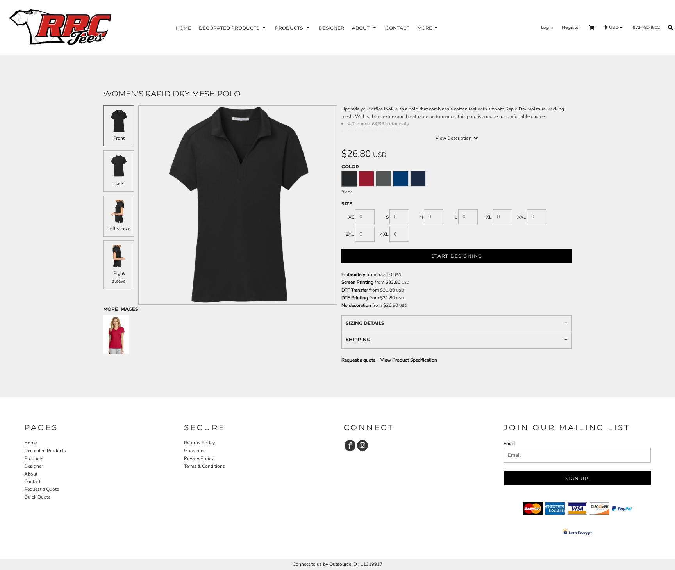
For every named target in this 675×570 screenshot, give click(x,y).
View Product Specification (408, 360)
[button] (233, 27)
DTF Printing (354, 298)
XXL (521, 217)
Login (547, 27)
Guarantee (194, 450)
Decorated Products (45, 450)
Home (30, 443)
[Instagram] (362, 445)
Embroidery (353, 274)
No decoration (356, 305)
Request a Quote (41, 489)
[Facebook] (350, 445)
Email (509, 443)
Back (119, 183)
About (31, 474)
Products (33, 458)
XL (489, 217)
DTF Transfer (354, 290)
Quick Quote (37, 497)
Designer (33, 466)
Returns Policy (199, 443)
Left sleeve (118, 228)
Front (119, 138)
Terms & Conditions (204, 466)
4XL (384, 234)
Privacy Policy (199, 458)
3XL (350, 234)
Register (571, 27)
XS (351, 217)
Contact (32, 481)
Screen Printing (357, 282)
